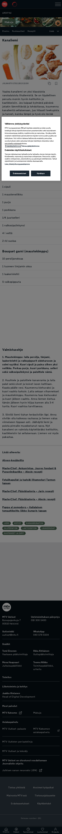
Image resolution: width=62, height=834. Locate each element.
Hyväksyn (41, 173)
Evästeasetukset (19, 173)
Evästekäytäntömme (13, 146)
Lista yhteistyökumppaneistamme (17, 164)
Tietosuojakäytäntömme (30, 146)
